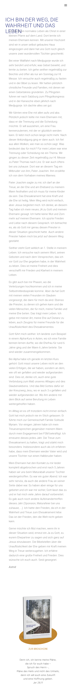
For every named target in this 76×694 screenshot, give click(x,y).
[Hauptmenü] (66, 5)
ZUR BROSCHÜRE (38, 648)
